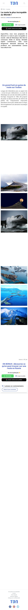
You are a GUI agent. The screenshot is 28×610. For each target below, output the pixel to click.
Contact (14, 593)
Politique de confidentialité (14, 598)
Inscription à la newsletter (14, 591)
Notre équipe (14, 594)
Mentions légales (14, 596)
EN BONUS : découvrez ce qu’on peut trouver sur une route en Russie (14, 366)
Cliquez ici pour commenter (10, 389)
